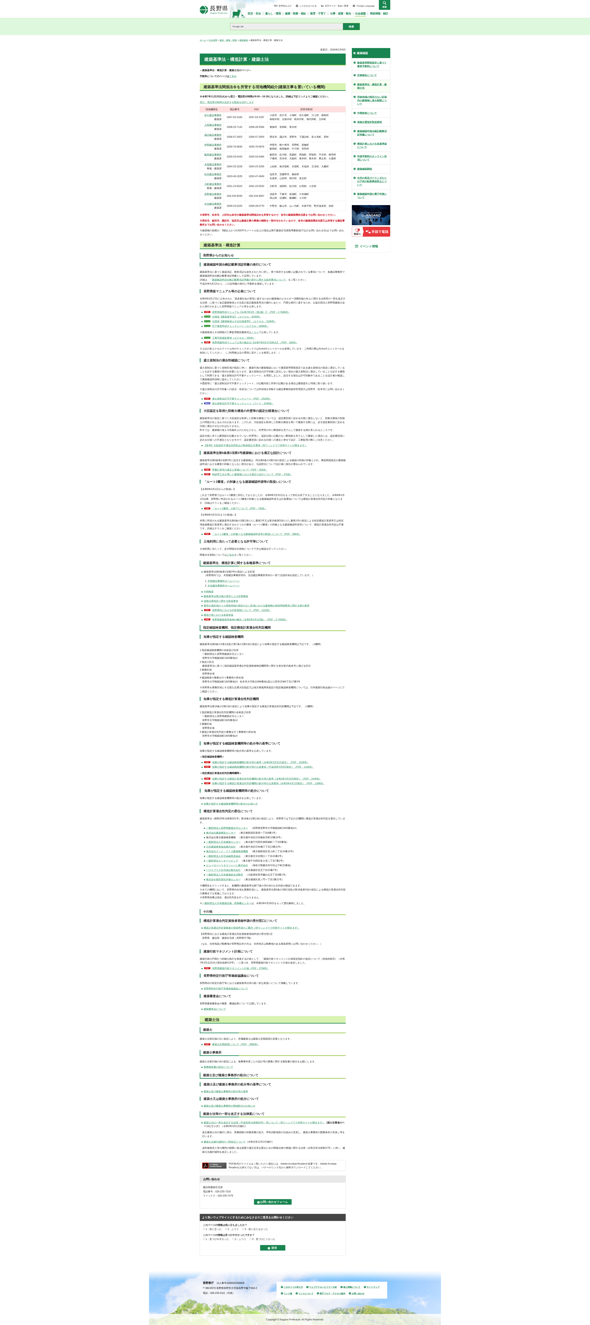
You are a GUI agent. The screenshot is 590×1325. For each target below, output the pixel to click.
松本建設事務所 (213, 174)
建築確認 (243, 40)
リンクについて (305, 1293)
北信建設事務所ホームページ (224, 585)
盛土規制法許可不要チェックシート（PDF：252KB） (241, 398)
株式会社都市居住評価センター (223, 879)
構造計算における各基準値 (218, 615)
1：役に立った (214, 1229)
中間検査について (367, 113)
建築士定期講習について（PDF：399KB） (235, 1044)
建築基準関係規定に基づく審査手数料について (372, 64)
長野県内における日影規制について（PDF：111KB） (241, 610)
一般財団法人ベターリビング (222, 860)
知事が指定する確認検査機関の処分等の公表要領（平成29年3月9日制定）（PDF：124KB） (263, 767)
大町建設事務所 (213, 184)
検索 (384, 7)
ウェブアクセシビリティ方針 (323, 1287)
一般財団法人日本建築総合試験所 (224, 874)
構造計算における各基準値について (372, 145)
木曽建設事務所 (213, 164)
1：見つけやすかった (217, 1239)
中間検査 (209, 591)
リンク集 (288, 1293)
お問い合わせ (358, 1293)
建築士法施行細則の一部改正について (225, 1141)
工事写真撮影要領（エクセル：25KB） (233, 338)
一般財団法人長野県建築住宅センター (227, 828)
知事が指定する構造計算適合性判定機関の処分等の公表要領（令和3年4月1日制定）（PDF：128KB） (268, 783)
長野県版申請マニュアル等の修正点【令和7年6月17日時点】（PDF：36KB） (255, 342)
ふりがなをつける (308, 6)
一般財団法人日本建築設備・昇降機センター (226, 903)
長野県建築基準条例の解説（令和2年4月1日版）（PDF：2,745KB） (249, 619)
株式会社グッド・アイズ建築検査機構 (227, 851)
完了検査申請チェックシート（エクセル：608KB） (240, 326)
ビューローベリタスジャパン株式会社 (227, 865)
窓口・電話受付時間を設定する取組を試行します (227, 102)
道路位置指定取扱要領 (369, 122)
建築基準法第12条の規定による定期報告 (226, 596)
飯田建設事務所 (213, 154)
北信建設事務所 (213, 204)
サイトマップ (373, 1287)
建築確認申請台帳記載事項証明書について (372, 133)
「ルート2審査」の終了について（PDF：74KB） (239, 508)
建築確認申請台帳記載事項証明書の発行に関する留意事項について (249, 279)
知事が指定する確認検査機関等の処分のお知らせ (231, 803)
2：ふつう (233, 1229)
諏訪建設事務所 (213, 135)
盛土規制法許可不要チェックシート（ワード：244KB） (243, 403)
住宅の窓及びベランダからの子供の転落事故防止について (372, 181)
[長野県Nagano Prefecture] (214, 10)
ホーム (203, 40)
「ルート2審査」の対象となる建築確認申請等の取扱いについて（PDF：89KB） (256, 534)
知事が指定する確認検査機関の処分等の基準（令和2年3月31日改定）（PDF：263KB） (260, 762)
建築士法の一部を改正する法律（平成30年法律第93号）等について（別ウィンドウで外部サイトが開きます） (264, 1122)
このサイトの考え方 (293, 1287)
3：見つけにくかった (263, 1239)
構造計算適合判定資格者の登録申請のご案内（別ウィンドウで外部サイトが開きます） (252, 928)
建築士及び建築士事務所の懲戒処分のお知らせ (229, 1106)
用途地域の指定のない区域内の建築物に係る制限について (372, 100)
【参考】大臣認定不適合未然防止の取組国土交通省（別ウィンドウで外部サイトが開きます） (255, 445)
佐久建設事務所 (213, 115)
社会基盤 (213, 40)
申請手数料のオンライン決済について (372, 158)
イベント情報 (369, 246)
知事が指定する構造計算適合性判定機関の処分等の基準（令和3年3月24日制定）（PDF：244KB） (266, 778)
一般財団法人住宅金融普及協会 (223, 856)
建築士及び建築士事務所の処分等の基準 (226, 1091)
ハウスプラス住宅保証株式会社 (223, 870)
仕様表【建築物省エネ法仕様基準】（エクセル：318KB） (244, 321)
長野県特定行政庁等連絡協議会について (226, 988)
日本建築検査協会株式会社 (221, 846)
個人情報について (351, 1287)
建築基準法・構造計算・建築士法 (372, 86)
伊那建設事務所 (213, 145)
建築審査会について (215, 1009)
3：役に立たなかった (256, 1229)
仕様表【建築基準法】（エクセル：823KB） (237, 316)
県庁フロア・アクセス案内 (332, 1293)
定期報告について (367, 75)
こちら (233, 76)
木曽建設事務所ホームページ (224, 581)
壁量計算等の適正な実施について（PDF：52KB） (240, 469)
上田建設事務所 (213, 125)
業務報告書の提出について (218, 1067)
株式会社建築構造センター (221, 833)
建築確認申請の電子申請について (372, 196)
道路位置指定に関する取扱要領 (221, 601)
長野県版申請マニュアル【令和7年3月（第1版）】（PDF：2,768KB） (251, 312)
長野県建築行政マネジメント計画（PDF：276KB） (240, 968)
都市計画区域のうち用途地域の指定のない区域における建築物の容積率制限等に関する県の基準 (256, 605)
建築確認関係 (364, 169)
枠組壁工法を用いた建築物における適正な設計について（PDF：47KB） (252, 474)
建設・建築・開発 (228, 40)
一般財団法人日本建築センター (223, 842)
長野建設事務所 (213, 194)
